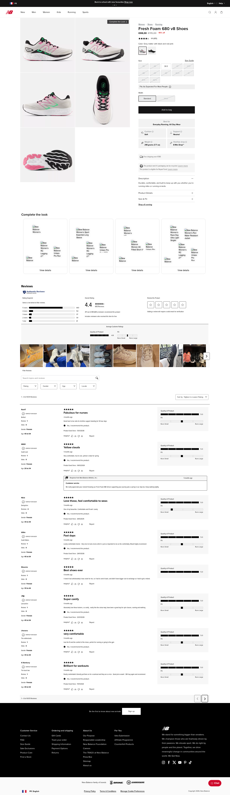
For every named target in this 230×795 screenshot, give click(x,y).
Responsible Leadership (94, 740)
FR (34, 791)
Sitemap (87, 761)
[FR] (10, 3)
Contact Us (25, 735)
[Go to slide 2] (115, 5)
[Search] (210, 12)
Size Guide (189, 60)
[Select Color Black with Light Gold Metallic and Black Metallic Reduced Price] (152, 51)
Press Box (87, 757)
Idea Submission (122, 735)
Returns (55, 752)
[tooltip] (152, 131)
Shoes (150, 24)
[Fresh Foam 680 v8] (47, 45)
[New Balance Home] (10, 12)
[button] (215, 12)
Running (158, 24)
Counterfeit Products (124, 744)
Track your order (59, 740)
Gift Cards (56, 735)
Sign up (131, 711)
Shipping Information (61, 744)
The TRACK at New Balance (96, 752)
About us (87, 765)
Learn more (183, 166)
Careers (86, 748)
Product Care (26, 752)
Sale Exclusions (27, 748)
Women (141, 24)
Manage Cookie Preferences (132, 791)
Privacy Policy (90, 791)
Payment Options (60, 748)
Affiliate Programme (123, 740)
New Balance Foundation (94, 744)
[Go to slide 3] (116, 5)
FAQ (22, 740)
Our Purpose (89, 735)
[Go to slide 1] (113, 5)
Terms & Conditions (108, 791)
